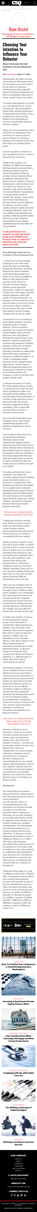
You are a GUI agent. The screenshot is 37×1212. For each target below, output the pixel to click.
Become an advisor (18, 1178)
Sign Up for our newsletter (18, 1186)
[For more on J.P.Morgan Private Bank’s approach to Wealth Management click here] (19, 721)
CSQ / (3, 9)
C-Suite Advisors (11, 9)
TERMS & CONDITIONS (25, 1208)
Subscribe (19, 1166)
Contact (18, 1159)
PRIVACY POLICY (10, 1208)
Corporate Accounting (18, 1070)
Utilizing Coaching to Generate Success (18, 1143)
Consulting (18, 962)
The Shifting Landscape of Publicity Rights (18, 1109)
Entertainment (18, 1105)
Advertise (18, 1163)
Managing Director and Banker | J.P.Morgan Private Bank (18, 35)
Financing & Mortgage (19, 1033)
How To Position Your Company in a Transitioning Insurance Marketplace (18, 967)
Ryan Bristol (18, 29)
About (18, 1161)
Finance (22, 9)
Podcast (18, 1170)
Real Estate (18, 999)
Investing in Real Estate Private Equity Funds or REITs (18, 1003)
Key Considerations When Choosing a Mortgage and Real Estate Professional (18, 1038)
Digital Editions (18, 1168)
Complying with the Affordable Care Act (18, 1074)
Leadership (18, 1139)
